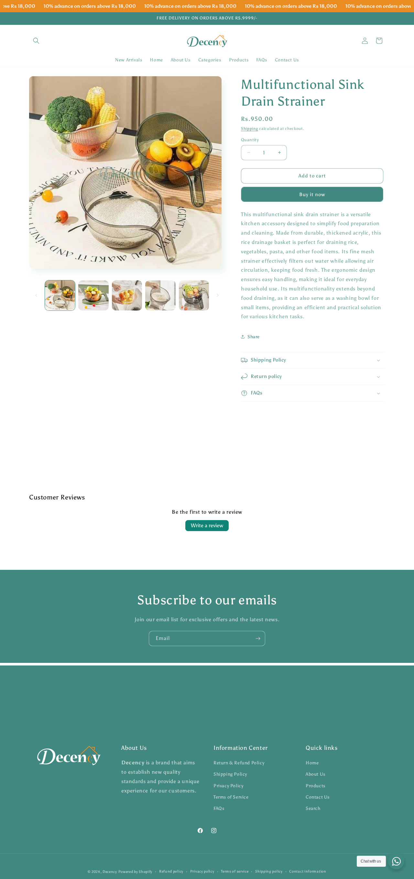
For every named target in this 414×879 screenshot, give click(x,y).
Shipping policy (269, 871)
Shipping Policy (230, 774)
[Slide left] (36, 295)
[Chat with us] (396, 861)
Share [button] (253, 337)
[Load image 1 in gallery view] (60, 295)
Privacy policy (202, 871)
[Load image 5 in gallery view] (194, 295)
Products (315, 786)
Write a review (207, 525)
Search (313, 808)
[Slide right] (218, 295)
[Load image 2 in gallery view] (93, 295)
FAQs (218, 808)
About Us (315, 774)
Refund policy (171, 871)
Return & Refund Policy (238, 763)
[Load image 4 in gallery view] (160, 295)
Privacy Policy (228, 786)
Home (312, 763)
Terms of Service (231, 797)
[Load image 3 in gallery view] (127, 295)
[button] (36, 41)
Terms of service (234, 871)
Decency (110, 872)
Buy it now (312, 194)
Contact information (307, 871)
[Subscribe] (258, 638)
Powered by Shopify (135, 872)
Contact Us (318, 797)
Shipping (249, 128)
